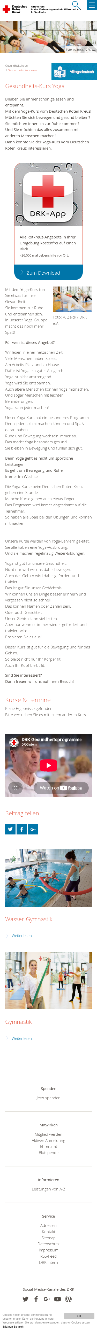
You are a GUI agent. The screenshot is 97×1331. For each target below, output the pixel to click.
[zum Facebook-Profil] (25, 1299)
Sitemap (49, 1237)
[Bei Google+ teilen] (33, 829)
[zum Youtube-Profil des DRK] (57, 1299)
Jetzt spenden (49, 1097)
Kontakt (48, 1231)
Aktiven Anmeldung (48, 1140)
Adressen (48, 1225)
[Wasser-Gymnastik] (48, 878)
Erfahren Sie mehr (13, 1326)
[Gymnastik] (48, 980)
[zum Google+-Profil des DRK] (47, 1299)
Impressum (48, 1249)
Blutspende (48, 1152)
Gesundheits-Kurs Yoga (22, 70)
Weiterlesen (22, 935)
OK (79, 1316)
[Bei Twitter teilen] (10, 829)
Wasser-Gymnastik (29, 919)
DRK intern (48, 1262)
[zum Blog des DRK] (68, 1299)
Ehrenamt (48, 1146)
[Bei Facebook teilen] (22, 829)
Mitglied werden (48, 1134)
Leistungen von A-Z (48, 1188)
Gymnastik (18, 1021)
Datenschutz (48, 1243)
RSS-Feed (48, 1256)
